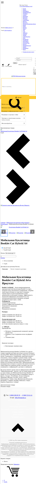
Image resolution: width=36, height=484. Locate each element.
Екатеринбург (26, 11)
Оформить (16, 464)
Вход (3, 66)
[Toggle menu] (2, 2)
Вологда (24, 44)
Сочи (24, 31)
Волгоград (25, 22)
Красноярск (25, 16)
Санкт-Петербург (26, 36)
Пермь (24, 26)
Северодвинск (26, 20)
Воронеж (25, 27)
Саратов (24, 15)
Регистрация (8, 66)
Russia (24, 49)
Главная (3, 222)
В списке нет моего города (28, 52)
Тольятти (25, 34)
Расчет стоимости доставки (18, 269)
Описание (5, 269)
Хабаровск (25, 32)
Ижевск (24, 10)
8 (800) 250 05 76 (15, 395)
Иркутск (25, 21)
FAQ (18, 404)
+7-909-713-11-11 (27, 395)
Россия (24, 8)
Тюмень (24, 35)
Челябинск (25, 13)
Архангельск (25, 40)
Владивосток (25, 39)
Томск (24, 29)
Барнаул (24, 47)
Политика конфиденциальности (18, 442)
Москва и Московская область (29, 24)
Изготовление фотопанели (18, 406)
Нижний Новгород (27, 12)
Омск (24, 38)
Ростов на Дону (26, 43)
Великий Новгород (27, 45)
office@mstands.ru (8, 30)
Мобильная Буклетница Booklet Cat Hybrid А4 (14, 131)
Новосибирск (26, 41)
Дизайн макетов (18, 414)
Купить (3, 258)
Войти (15, 63)
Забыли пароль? (22, 64)
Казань (24, 25)
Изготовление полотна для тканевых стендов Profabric (18, 409)
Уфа (24, 30)
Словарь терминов (18, 412)
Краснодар (25, 17)
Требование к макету (18, 417)
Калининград (25, 48)
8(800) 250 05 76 (8, 27)
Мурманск (25, 18)
